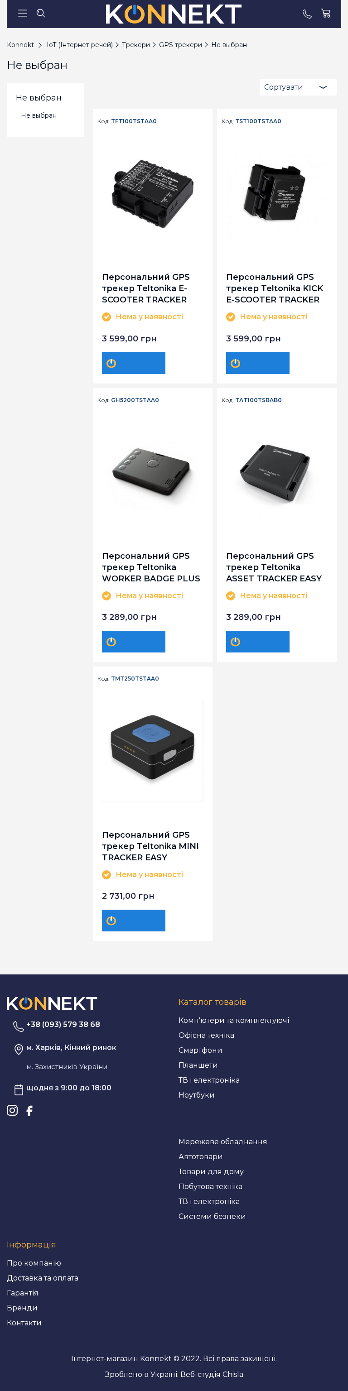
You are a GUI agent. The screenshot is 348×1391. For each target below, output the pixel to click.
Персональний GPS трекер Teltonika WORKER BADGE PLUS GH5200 (151, 567)
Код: (103, 121)
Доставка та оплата (42, 1278)
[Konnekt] (174, 14)
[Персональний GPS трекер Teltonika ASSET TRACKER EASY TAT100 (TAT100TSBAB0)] (277, 472)
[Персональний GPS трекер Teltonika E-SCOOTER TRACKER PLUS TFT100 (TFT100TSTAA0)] (152, 194)
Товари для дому (211, 1171)
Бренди (22, 1308)
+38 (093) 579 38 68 (63, 1024)
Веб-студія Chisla (211, 1374)
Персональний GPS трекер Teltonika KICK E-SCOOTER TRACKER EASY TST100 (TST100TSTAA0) (274, 288)
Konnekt (20, 45)
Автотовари (201, 1156)
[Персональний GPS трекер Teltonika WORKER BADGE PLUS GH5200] (152, 472)
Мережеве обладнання (223, 1141)
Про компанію (34, 1263)
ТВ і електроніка (209, 1080)
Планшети (198, 1065)
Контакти (24, 1323)
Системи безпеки (212, 1216)
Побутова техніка (210, 1186)
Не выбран (39, 115)
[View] (133, 363)
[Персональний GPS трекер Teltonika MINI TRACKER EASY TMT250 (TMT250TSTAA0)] (152, 751)
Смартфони (200, 1050)
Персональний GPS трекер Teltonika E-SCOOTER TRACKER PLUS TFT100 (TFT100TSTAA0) (146, 288)
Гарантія (23, 1293)
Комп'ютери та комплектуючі (234, 1020)
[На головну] (52, 1003)
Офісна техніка (206, 1035)
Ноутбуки (197, 1095)
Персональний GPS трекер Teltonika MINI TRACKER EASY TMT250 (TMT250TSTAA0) (150, 846)
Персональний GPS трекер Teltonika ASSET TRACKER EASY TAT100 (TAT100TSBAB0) (274, 567)
